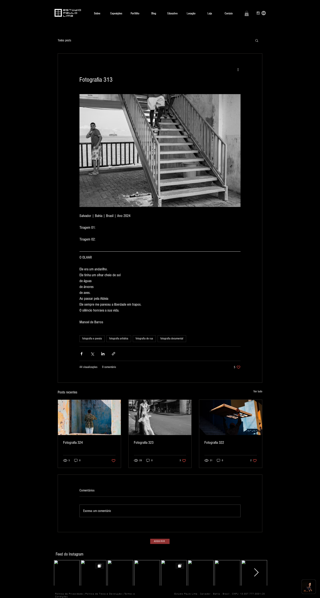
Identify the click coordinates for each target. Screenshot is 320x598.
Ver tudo (257, 391)
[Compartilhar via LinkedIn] (103, 354)
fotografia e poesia (92, 338)
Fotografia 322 (214, 442)
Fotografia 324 (73, 442)
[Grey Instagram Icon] (258, 13)
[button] (246, 13)
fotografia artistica (118, 338)
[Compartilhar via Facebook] (81, 354)
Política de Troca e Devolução (103, 593)
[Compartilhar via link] (113, 354)
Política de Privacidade (69, 593)
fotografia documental (171, 338)
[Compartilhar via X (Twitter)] (92, 354)
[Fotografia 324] (89, 417)
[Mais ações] (238, 69)
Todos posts (64, 40)
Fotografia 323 (143, 442)
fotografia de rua (144, 338)
